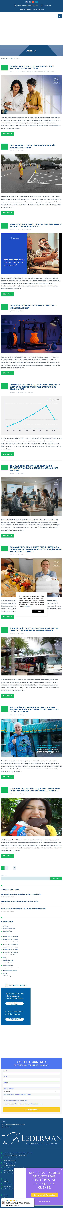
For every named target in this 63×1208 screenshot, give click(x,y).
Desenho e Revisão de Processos (11, 955)
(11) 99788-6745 (47, 5)
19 (14, 868)
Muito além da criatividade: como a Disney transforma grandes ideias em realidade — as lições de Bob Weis (34, 709)
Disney (22, 150)
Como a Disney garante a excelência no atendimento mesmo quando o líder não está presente (34, 468)
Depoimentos (7, 1186)
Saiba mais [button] (28, 606)
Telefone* (5, 1082)
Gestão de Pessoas (8, 965)
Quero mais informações (44, 1195)
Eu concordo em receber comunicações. (16, 1100)
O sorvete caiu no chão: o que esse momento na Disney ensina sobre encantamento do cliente (35, 789)
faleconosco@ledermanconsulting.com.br (27, 5)
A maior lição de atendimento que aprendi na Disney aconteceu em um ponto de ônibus (34, 629)
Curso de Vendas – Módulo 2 (10, 939)
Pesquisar (3, 876)
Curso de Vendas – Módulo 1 (10, 937)
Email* (5, 1076)
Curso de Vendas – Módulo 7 (10, 952)
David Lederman (8, 1184)
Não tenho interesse (44, 1201)
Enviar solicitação (32, 1110)
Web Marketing (7, 976)
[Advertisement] (31, 1041)
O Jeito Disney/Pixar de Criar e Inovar (13, 1158)
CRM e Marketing (25, 71)
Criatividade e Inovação (9, 929)
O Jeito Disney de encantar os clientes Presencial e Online (18, 1153)
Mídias (35, 10)
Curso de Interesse (8, 1088)
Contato (41, 10)
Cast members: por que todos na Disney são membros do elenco (33, 146)
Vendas (5, 973)
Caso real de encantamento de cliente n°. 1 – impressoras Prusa (33, 306)
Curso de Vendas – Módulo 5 (10, 947)
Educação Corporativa (8, 960)
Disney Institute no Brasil (10, 1163)
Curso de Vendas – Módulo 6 (10, 950)
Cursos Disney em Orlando (10, 1160)
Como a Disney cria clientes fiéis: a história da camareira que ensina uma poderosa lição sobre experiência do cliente (35, 549)
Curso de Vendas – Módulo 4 (10, 944)
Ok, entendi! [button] (38, 611)
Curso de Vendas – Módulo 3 (10, 942)
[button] (34, 1198)
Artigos (28, 10)
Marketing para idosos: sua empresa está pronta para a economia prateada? (36, 225)
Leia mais (6, 133)
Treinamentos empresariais (10, 971)
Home (5, 1179)
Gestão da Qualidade (26, 392)
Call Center (5, 926)
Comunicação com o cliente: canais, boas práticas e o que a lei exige (31, 67)
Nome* (5, 1071)
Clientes (22, 10)
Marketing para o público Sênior (11, 1173)
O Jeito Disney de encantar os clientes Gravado (15, 1155)
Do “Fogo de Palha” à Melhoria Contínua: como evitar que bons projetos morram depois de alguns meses (35, 386)
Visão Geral (6, 1181)
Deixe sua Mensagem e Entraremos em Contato (17, 1094)
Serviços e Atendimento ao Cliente (42, 71)
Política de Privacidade (36, 1104)
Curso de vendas (7, 934)
